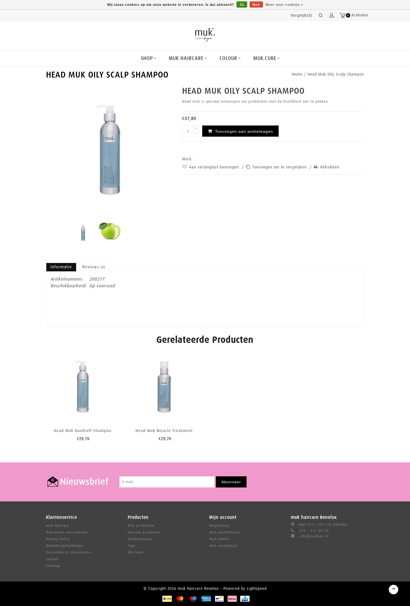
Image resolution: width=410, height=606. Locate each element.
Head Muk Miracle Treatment (164, 430)
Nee (256, 5)
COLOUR (228, 58)
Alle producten (141, 525)
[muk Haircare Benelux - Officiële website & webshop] (205, 35)
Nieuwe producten (144, 532)
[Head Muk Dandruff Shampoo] (82, 387)
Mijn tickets (219, 539)
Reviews (93, 267)
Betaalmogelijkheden (64, 546)
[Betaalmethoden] (166, 598)
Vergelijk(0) (301, 15)
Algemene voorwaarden (67, 532)
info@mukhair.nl (314, 536)
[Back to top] (393, 589)
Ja (242, 5)
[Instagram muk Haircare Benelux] (359, 481)
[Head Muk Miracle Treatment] (164, 387)
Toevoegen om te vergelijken (280, 167)
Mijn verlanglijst (223, 546)
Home (297, 74)
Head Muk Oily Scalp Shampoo (336, 74)
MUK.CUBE (264, 58)
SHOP (147, 58)
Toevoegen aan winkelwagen (63, 413)
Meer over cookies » (284, 5)
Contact (52, 559)
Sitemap (53, 566)
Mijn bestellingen (224, 532)
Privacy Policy (58, 539)
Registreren (219, 525)
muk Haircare (57, 525)
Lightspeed (257, 588)
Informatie (61, 267)
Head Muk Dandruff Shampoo (83, 430)
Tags (132, 546)
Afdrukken (329, 167)
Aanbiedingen (140, 539)
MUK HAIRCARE (186, 58)
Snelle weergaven (101, 413)
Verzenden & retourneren (68, 552)
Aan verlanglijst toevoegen (214, 167)
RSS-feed (135, 552)
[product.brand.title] (194, 159)
